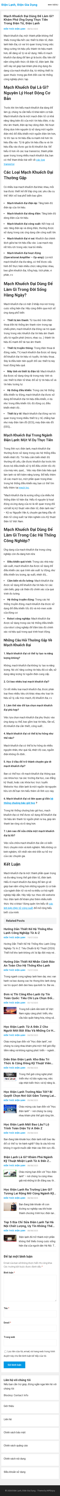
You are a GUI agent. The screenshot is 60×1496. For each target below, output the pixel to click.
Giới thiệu (9, 1406)
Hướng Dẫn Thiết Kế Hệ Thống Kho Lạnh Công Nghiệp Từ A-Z (28, 931)
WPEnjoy (51, 1490)
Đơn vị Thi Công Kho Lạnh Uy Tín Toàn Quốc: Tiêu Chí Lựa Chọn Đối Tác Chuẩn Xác (28, 998)
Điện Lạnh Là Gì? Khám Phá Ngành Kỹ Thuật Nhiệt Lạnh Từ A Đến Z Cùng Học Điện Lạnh (28, 1161)
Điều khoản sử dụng (14, 1471)
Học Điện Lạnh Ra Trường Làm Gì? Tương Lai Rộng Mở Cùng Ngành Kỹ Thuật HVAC (29, 1193)
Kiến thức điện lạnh (14, 29)
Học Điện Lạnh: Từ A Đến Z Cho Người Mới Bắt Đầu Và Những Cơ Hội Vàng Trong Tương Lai (30, 1030)
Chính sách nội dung (15, 1458)
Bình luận (9, 1272)
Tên (6, 1308)
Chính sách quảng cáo (16, 1445)
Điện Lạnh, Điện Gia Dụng (19, 5)
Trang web (9, 1337)
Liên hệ (8, 1419)
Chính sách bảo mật (15, 1432)
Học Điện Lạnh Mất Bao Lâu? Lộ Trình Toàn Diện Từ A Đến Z (26, 1126)
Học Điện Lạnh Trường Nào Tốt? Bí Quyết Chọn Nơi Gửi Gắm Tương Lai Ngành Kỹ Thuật (29, 1095)
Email (7, 1322)
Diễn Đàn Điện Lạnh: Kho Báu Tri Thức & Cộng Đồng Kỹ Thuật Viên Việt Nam (27, 1063)
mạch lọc (24, 487)
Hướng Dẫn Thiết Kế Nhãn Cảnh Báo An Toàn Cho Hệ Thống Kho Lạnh (29, 963)
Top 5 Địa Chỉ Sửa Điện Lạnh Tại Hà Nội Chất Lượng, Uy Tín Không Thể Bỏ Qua (29, 1226)
